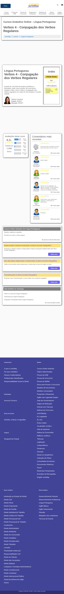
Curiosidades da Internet (46, 461)
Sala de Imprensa (43, 429)
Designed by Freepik (11, 439)
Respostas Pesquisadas (46, 471)
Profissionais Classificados (13, 378)
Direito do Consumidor (12, 535)
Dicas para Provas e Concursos (48, 384)
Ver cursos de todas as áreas (52, 302)
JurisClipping (41, 413)
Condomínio (8, 525)
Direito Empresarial (11, 506)
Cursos (15, 36)
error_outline (56, 89)
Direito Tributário (10, 544)
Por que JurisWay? (11, 372)
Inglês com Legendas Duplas (47, 397)
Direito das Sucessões (12, 560)
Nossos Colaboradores (12, 375)
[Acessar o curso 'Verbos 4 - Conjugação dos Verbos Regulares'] (51, 78)
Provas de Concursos (45, 378)
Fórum (39, 468)
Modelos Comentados (45, 391)
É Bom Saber (42, 423)
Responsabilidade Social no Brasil (16, 381)
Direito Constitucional (11, 570)
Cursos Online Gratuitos (45, 368)
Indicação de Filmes (44, 458)
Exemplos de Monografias (46, 474)
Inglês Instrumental (45, 509)
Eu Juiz (39, 420)
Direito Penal (8, 503)
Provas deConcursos (23, 13)
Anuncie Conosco (10, 400)
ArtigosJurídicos (59, 13)
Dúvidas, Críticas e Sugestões (15, 420)
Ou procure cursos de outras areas (51, 239)
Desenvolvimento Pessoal (48, 496)
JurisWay (8, 36)
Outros (6, 583)
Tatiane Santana (16, 99)
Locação (7, 547)
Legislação (41, 442)
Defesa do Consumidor (45, 432)
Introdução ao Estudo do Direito (15, 496)
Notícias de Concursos (45, 410)
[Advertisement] (32, 52)
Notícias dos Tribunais (45, 407)
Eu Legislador (42, 416)
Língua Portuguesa (27, 36)
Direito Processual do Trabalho (15, 522)
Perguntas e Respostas (45, 394)
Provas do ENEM (43, 381)
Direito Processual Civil (12, 519)
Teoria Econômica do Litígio (14, 579)
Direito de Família (10, 509)
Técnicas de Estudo (46, 519)
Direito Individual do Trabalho (14, 512)
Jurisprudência (42, 445)
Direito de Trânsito (10, 557)
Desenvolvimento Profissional (49, 500)
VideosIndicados (52, 13)
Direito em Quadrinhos (45, 455)
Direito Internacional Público (14, 576)
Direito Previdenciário (11, 541)
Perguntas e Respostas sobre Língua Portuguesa (18, 299)
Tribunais (40, 439)
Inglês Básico (44, 506)
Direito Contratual (10, 573)
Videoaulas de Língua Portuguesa (14, 296)
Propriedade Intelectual (12, 551)
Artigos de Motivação (44, 404)
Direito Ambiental (10, 531)
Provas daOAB (15, 13)
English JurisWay (43, 477)
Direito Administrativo (11, 528)
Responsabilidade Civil (12, 554)
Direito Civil (8, 500)
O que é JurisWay (10, 368)
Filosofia (42, 512)
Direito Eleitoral (9, 563)
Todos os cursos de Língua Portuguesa (15, 293)
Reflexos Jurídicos (43, 436)
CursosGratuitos (6, 13)
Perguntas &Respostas (32, 13)
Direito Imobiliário (10, 538)
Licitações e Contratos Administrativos (17, 567)
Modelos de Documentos (46, 388)
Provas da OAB (42, 375)
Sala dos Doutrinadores (45, 400)
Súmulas (40, 452)
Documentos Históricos (45, 464)
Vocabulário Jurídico (44, 426)
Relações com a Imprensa (48, 515)
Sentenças (41, 448)
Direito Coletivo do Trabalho (14, 515)
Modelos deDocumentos (42, 13)
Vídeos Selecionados (44, 372)
